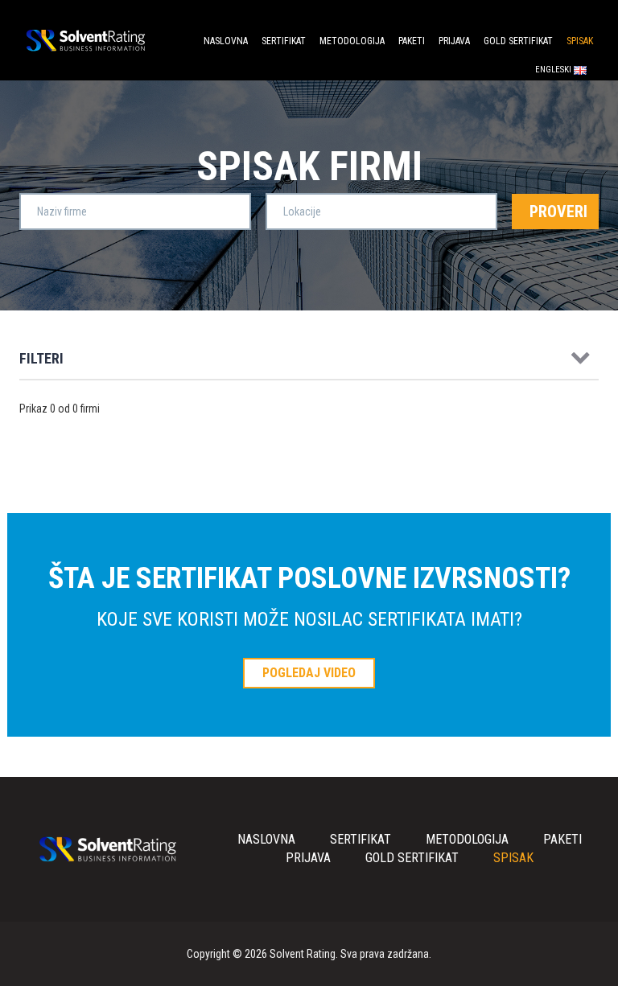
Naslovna (226, 41)
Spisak (579, 41)
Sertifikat (284, 41)
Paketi (411, 41)
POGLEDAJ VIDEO (309, 672)
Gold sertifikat (518, 41)
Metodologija (352, 41)
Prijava (454, 41)
